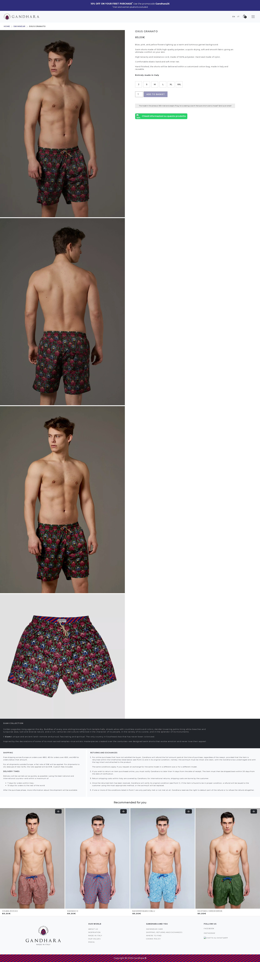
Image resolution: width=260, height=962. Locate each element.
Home (7, 26)
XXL (179, 84)
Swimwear (19, 26)
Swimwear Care (154, 929)
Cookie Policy (153, 939)
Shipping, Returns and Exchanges (164, 932)
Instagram (209, 933)
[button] (253, 17)
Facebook (209, 928)
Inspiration (94, 932)
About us (93, 929)
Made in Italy (95, 936)
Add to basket (155, 94)
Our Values (94, 939)
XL (171, 84)
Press (91, 942)
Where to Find (154, 936)
